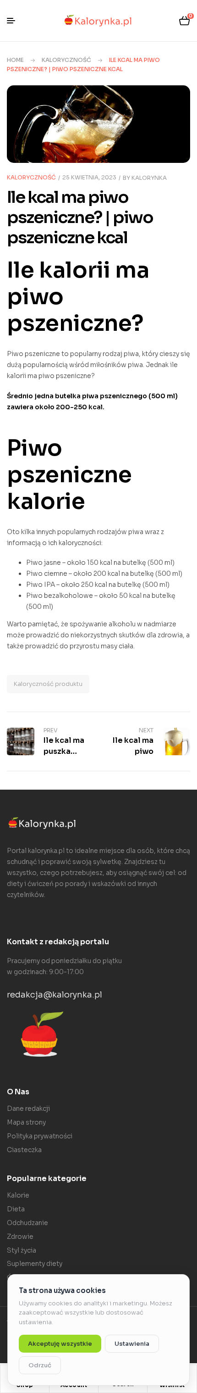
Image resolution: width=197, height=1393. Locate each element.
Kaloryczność (66, 59)
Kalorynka (149, 177)
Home (15, 59)
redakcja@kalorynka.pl (54, 995)
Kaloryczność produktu (48, 684)
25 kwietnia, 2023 (89, 177)
